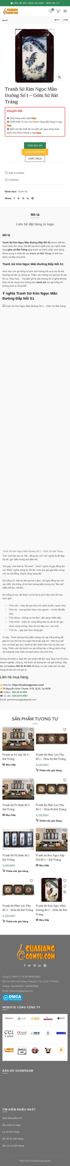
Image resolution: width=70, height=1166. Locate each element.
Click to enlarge (59, 77)
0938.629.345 (35, 145)
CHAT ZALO (35, 158)
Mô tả (35, 214)
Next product (65, 20)
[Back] (5, 20)
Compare (14, 179)
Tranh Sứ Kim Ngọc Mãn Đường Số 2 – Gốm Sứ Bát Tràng (51, 910)
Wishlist (52, 9)
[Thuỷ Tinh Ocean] (22, 1033)
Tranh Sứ (23, 191)
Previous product (57, 20)
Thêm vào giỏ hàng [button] (50, 770)
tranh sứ (41, 282)
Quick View (31, 741)
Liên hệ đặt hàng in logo (35, 224)
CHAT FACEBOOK (35, 152)
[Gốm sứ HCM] (35, 1033)
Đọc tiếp (11, 764)
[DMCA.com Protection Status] (12, 997)
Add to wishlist (16, 173)
